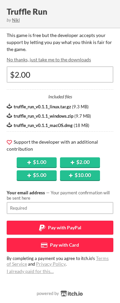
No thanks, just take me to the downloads (49, 59)
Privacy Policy (51, 264)
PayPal (64, 227)
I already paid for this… (30, 271)
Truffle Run (27, 11)
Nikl (16, 20)
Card (64, 245)
